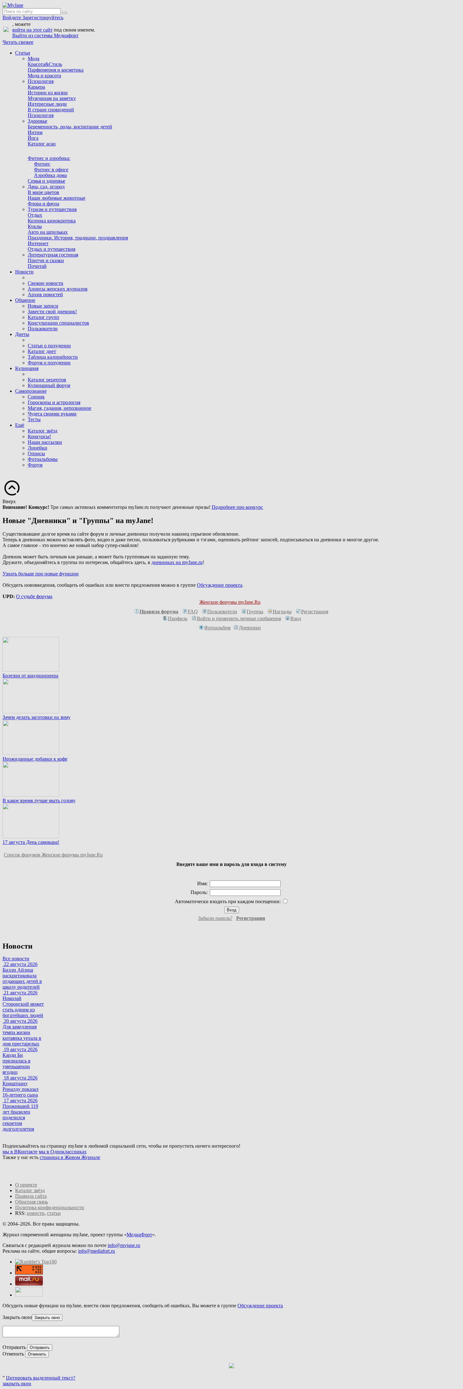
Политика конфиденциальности (49, 1207)
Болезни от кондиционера (30, 675)
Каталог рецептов (47, 379)
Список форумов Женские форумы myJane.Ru (53, 854)
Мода (33, 58)
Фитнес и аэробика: (49, 158)
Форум (35, 465)
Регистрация (314, 611)
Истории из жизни (48, 92)
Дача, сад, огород (46, 186)
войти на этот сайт (32, 29)
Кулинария (26, 368)
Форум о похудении (49, 362)
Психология (41, 81)
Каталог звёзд (42, 430)
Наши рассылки (45, 442)
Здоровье (37, 121)
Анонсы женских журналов (58, 288)
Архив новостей (45, 294)
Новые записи (43, 306)
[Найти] (64, 13)
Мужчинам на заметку (52, 98)
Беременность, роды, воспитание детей (70, 126)
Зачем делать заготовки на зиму (37, 717)
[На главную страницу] (13, 5)
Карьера (36, 87)
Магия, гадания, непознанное (59, 408)
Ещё (19, 425)
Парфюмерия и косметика (55, 70)
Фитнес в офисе (51, 169)
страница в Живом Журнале (70, 1157)
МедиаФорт (139, 1234)
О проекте (26, 1184)
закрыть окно (17, 1383)
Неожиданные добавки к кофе (35, 759)
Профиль (177, 618)
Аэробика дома (50, 175)
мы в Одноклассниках (63, 1151)
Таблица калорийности (53, 357)
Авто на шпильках (48, 232)
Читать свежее (18, 42)
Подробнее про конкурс (237, 507)
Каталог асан (42, 143)
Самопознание (31, 391)
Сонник (36, 396)
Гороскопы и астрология (54, 402)
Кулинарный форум (49, 385)
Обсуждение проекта (219, 585)
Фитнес (42, 164)
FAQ (193, 611)
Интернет (38, 243)
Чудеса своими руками (52, 413)
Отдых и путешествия (51, 249)
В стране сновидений (51, 109)
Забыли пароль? (215, 918)
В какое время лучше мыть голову (39, 800)
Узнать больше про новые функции (41, 573)
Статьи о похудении (49, 345)
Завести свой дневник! (52, 311)
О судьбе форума (34, 596)
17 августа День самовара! (31, 842)
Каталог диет (42, 351)
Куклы (35, 226)
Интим (35, 132)
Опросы (36, 453)
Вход (295, 618)
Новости (24, 271)
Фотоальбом (217, 627)
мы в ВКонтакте (20, 1151)
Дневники (250, 627)
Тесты (34, 419)
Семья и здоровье (46, 181)
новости (35, 1213)
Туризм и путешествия (52, 209)
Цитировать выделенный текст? (40, 1377)
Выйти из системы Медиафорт (45, 35)
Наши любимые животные (56, 198)
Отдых (35, 215)
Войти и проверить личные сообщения (239, 618)
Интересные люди (47, 104)
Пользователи (43, 328)
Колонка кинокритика (52, 220)
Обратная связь (31, 1201)
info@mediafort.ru (96, 1251)
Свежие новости (45, 283)
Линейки (37, 447)
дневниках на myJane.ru (177, 562)
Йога (33, 138)
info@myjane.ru (124, 1245)
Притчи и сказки (46, 260)
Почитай (37, 266)
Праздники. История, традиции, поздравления (78, 237)
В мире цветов (43, 192)
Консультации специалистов (58, 323)
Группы (255, 611)
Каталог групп (43, 317)
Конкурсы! (39, 436)
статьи (54, 1213)
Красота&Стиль (45, 64)
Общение (25, 300)
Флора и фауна (43, 203)
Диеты (22, 334)
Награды (282, 611)
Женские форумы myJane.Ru (229, 602)
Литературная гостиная (53, 254)
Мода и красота (44, 75)
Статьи (22, 53)
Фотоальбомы (43, 459)
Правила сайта (31, 1196)
